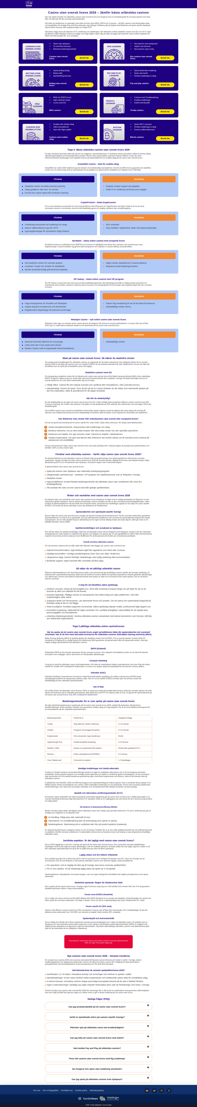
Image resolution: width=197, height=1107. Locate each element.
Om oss (36, 1090)
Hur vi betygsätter (51, 1090)
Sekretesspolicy (96, 1090)
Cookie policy (81, 1090)
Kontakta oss (67, 1090)
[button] (193, 1094)
